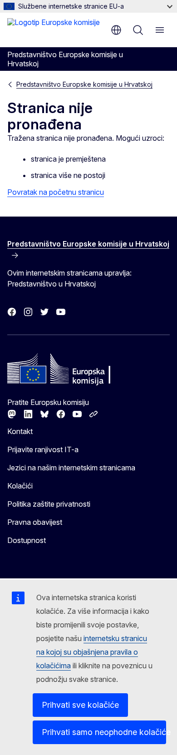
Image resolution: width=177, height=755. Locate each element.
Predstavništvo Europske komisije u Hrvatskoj (84, 84)
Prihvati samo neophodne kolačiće (104, 732)
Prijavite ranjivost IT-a (43, 449)
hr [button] (116, 30)
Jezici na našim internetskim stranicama (71, 467)
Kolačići (20, 485)
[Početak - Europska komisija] (53, 29)
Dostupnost (26, 540)
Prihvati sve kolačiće (80, 705)
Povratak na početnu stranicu (55, 192)
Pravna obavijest (34, 522)
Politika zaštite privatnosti (48, 503)
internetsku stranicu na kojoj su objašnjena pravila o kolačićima (91, 652)
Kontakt (20, 431)
